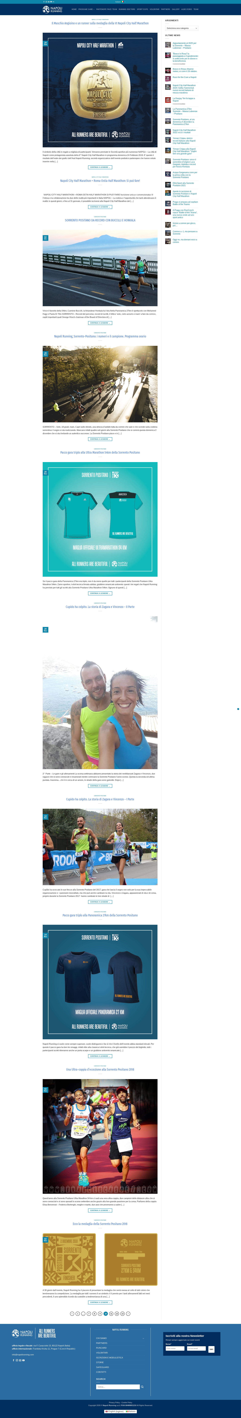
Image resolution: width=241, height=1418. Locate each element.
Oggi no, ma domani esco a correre (185, 241)
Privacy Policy (114, 1402)
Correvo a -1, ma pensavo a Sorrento (185, 232)
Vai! (211, 1349)
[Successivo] (128, 1314)
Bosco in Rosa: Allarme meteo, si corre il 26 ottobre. (185, 70)
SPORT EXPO (142, 9)
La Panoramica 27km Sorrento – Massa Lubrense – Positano (185, 111)
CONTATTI (101, 1372)
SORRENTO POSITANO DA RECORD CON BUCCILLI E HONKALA (100, 220)
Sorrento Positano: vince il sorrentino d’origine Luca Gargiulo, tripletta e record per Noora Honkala (184, 163)
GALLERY (176, 9)
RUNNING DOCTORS (127, 9)
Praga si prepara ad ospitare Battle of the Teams (185, 203)
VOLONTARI (154, 9)
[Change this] (238, 709)
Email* (189, 1344)
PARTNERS (165, 9)
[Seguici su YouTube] (51, 2)
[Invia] (142, 1386)
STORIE (100, 1362)
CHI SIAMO (101, 1338)
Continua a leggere (100, 167)
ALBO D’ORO (186, 9)
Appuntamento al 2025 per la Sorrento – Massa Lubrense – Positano (184, 45)
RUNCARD (101, 1348)
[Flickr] (53, 2)
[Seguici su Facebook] (44, 2)
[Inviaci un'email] (48, 2)
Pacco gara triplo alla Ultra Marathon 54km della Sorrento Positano (100, 452)
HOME (74, 9)
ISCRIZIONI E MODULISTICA (109, 1358)
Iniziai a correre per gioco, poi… (184, 224)
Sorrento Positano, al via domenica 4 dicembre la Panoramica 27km (184, 121)
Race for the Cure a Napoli (184, 77)
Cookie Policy (127, 1402)
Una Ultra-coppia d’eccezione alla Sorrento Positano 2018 (100, 1069)
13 (123, 1314)
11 (111, 1314)
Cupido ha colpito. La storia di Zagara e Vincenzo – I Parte (100, 799)
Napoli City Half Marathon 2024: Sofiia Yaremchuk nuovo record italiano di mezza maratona (184, 89)
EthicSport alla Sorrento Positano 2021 (183, 184)
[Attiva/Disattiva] (143, 1338)
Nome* (168, 1344)
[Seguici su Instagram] (46, 2)
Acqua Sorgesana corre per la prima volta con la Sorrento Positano (185, 174)
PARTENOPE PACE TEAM (106, 9)
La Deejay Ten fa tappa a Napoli (184, 99)
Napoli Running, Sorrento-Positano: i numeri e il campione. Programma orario (100, 336)
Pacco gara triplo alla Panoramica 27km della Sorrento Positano (100, 915)
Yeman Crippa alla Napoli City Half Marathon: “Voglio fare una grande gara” (185, 151)
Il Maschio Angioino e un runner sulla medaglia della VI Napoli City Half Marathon (100, 23)
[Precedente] (72, 1314)
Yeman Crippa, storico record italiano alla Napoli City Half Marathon (184, 140)
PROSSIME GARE (85, 9)
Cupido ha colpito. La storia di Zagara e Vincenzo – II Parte (100, 607)
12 (117, 1314)
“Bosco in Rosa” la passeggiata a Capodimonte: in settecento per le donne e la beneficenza (185, 57)
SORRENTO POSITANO (100, 217)
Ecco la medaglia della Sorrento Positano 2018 (100, 1224)
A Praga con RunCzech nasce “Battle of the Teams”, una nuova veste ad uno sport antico (185, 214)
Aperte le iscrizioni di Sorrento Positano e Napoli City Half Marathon (185, 193)
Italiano (118, 2)
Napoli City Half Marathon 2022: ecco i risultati (184, 131)
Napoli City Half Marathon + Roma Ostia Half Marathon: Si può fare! (100, 181)
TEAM (196, 9)
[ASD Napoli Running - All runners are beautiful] (52, 9)
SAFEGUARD (102, 1367)
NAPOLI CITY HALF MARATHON (100, 19)
